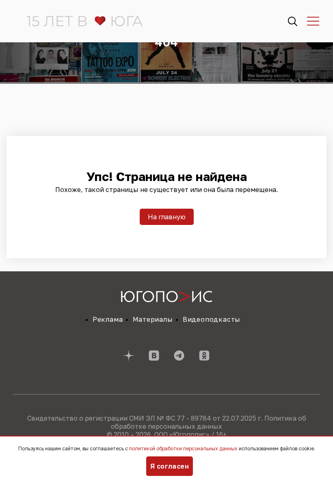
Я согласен (169, 466)
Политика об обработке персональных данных (208, 422)
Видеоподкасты (211, 319)
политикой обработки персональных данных (183, 448)
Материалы (153, 319)
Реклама (108, 319)
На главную (167, 217)
